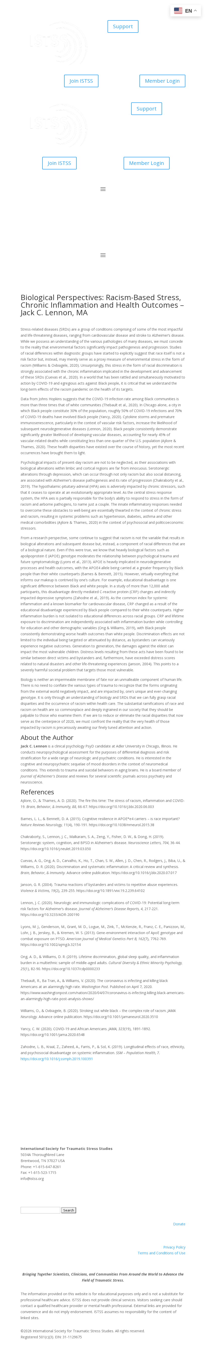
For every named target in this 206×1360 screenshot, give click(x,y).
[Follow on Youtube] (65, 237)
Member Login (162, 80)
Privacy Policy (174, 1247)
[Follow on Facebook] (25, 237)
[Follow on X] (35, 237)
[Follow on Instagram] (55, 237)
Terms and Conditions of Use (161, 1253)
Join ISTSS (81, 80)
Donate (179, 1224)
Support (123, 26)
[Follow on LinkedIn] (45, 237)
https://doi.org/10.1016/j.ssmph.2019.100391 (57, 1058)
